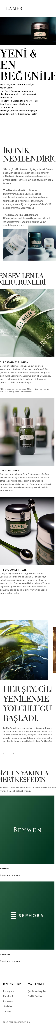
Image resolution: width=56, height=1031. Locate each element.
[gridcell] (28, 279)
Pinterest (8, 1001)
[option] (28, 72)
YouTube (7, 1006)
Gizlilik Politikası (36, 996)
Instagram (8, 991)
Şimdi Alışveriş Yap (10, 874)
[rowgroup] (28, 279)
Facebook (8, 996)
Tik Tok (7, 1011)
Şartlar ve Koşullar (37, 991)
